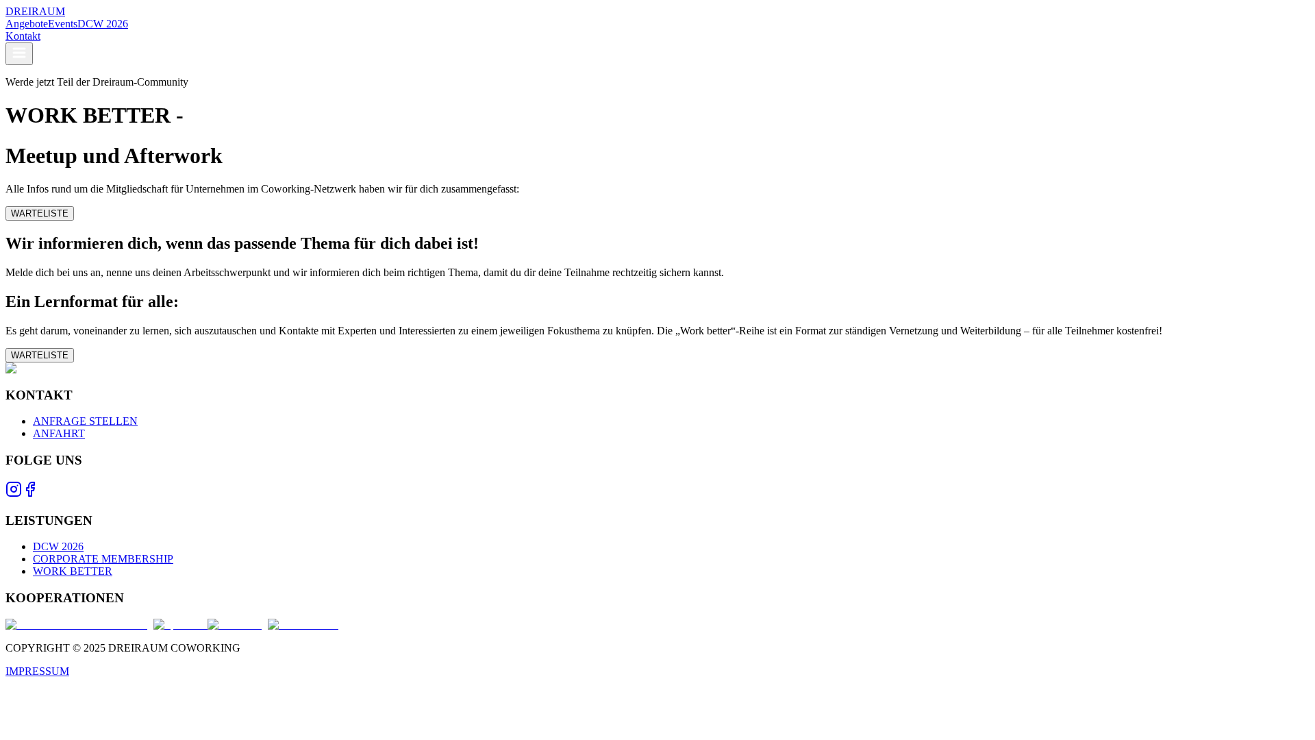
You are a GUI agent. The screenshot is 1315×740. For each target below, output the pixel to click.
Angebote (26, 23)
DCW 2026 (102, 23)
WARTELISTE (39, 213)
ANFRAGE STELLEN (85, 421)
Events (62, 23)
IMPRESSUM (37, 671)
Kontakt (22, 36)
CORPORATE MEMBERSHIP (103, 559)
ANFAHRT (59, 433)
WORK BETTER (72, 571)
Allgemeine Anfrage (172, 71)
